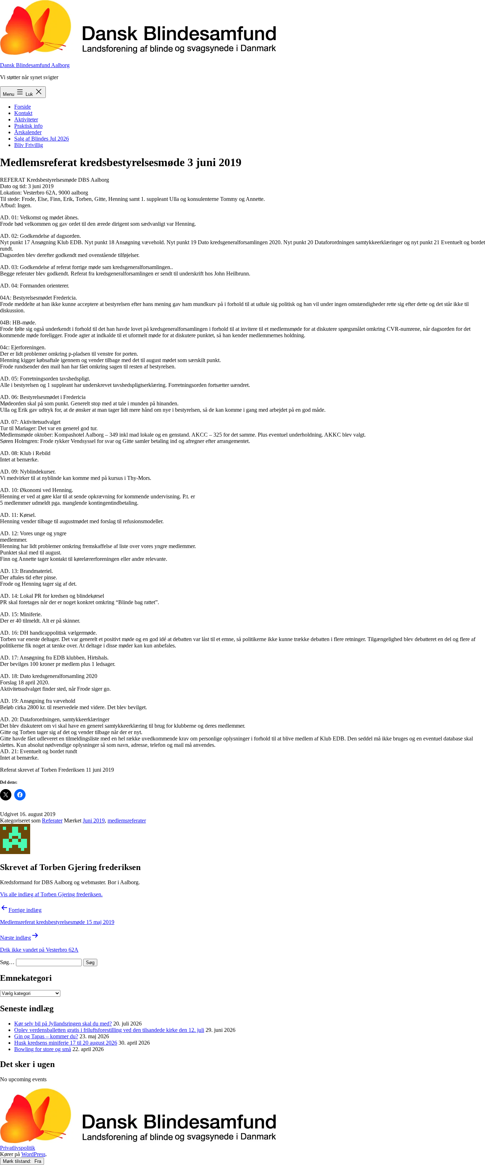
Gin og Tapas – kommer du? (46, 1036)
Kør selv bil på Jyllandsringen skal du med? (63, 1024)
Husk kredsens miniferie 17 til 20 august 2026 (65, 1043)
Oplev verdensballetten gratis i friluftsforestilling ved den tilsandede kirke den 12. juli (109, 1030)
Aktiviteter (26, 119)
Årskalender (28, 132)
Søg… (7, 962)
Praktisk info (28, 126)
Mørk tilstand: (18, 1161)
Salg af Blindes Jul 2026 (41, 139)
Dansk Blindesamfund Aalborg (35, 65)
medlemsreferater (127, 820)
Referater (52, 820)
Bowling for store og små (42, 1049)
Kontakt (23, 113)
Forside (22, 107)
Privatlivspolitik (17, 1148)
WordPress (33, 1154)
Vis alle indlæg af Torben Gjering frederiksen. (51, 894)
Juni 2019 (94, 820)
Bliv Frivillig (28, 145)
